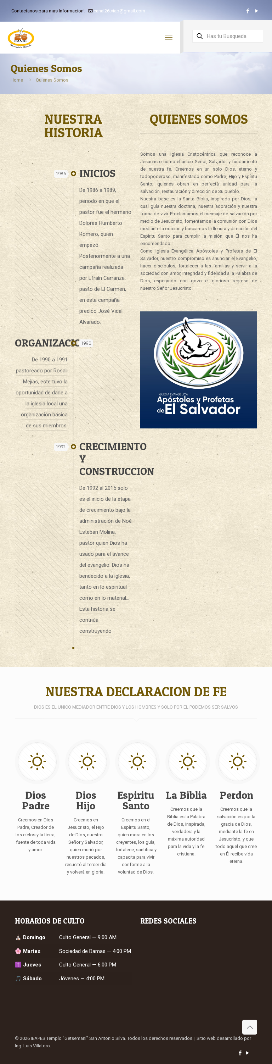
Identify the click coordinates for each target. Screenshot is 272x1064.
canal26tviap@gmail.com (119, 10)
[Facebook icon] (247, 11)
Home (17, 80)
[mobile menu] (169, 38)
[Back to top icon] (249, 1027)
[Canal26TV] (21, 38)
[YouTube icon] (256, 11)
